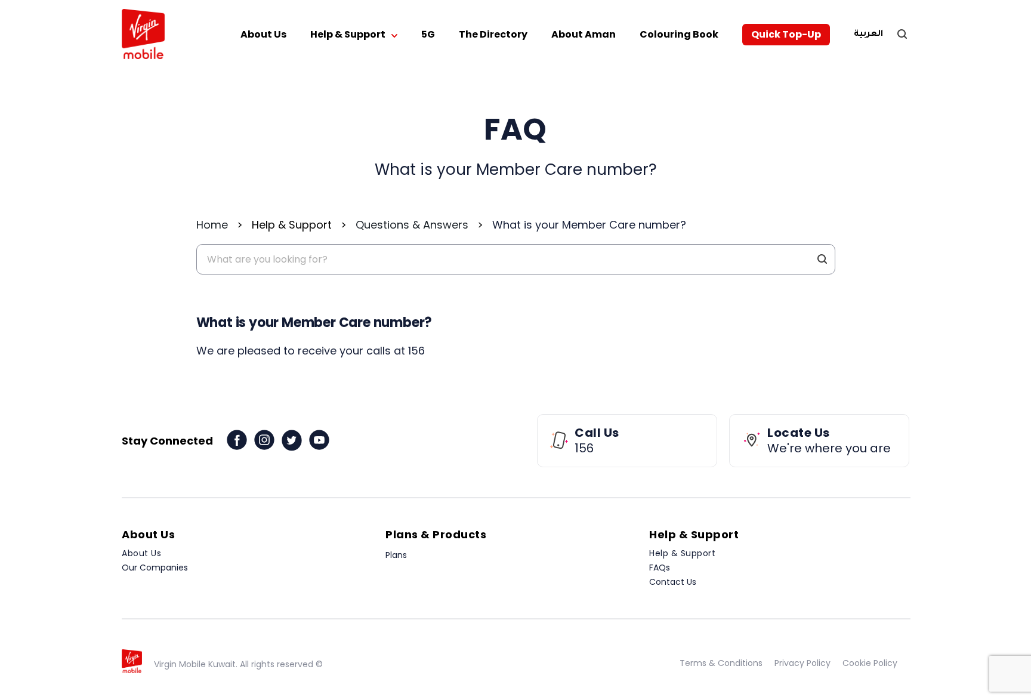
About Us (263, 34)
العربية (868, 34)
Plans (396, 555)
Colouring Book (679, 34)
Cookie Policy (869, 663)
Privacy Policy (802, 663)
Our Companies (155, 567)
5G (428, 34)
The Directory (493, 34)
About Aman (583, 34)
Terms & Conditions (721, 663)
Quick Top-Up (786, 34)
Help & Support (347, 34)
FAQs (659, 567)
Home (212, 224)
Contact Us (672, 582)
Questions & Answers (412, 224)
